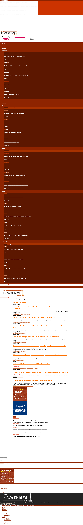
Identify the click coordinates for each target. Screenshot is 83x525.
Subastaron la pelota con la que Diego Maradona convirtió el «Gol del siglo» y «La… (12, 11)
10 (1, 457)
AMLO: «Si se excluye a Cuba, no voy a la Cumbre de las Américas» (34, 318)
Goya (25, 386)
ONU (18, 314)
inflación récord (17, 360)
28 (5, 459)
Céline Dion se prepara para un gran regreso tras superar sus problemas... (28, 425)
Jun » (3, 461)
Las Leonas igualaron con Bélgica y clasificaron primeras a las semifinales (15, 467)
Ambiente (5, 246)
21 (5, 458)
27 (4, 459)
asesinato (17, 351)
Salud (5, 516)
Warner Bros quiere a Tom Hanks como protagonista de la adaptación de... (28, 432)
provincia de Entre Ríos (26, 368)
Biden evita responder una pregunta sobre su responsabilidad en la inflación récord (40, 355)
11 (2, 457)
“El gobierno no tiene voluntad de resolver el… (13, 132)
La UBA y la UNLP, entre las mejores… (11, 142)
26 (3, 459)
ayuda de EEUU (15, 333)
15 (6, 457)
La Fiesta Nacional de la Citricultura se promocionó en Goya (32, 380)
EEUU (14, 360)
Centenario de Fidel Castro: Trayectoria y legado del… (15, 175)
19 (3, 458)
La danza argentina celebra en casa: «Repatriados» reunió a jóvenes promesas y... (30, 429)
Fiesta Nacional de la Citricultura (18, 386)
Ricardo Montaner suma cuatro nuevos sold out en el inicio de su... (27, 436)
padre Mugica (23, 351)
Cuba (15, 322)
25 (2, 459)
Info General (6, 514)
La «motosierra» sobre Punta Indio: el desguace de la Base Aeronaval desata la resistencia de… (14, 7)
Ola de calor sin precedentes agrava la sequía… (13, 249)
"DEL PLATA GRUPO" (32, 505)
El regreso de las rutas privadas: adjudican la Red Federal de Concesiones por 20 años (13, 10)
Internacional (4, 50)
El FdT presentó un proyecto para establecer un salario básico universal (36, 337)
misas (20, 351)
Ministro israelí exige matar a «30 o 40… (12, 94)
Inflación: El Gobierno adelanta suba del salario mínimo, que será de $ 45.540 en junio (40, 372)
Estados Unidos (27, 322)
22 (6, 458)
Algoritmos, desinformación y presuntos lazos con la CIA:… (16, 65)
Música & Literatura (16, 423)
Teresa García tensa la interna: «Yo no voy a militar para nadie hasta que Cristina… (12, 14)
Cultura (3, 148)
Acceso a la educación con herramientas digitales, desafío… (16, 123)
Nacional (3, 508)
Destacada (14, 304)
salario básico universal (22, 342)
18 (2, 458)
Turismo (3, 191)
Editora (14, 357)
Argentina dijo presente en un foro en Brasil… (13, 197)
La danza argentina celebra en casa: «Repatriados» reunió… (16, 156)
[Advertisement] (41, 22)
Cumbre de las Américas (20, 322)
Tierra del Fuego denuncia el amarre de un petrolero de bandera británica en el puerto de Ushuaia (19, 466)
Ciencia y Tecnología (7, 523)
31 (1, 460)
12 (3, 457)
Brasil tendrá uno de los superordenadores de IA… (14, 56)
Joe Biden (21, 360)
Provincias (4, 48)
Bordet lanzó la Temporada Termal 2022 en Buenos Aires (31, 364)
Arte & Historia (6, 153)
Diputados (14, 342)
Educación (6, 110)
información (15, 314)
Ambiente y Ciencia (5, 241)
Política (3, 100)
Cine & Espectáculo (16, 418)
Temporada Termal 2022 (34, 368)
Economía (4, 103)
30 (0, 460)
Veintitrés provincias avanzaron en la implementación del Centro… (17, 216)
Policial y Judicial (7, 515)
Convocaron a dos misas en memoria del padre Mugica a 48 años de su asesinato (39, 346)
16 (0, 458)
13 (4, 457)
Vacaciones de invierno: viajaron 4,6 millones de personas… (16, 225)
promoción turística (29, 386)
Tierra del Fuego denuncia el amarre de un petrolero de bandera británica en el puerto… (13, 3)
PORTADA (3, 43)
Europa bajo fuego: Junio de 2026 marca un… (13, 259)
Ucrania (29, 314)
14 (5, 457)
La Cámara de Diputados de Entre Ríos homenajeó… (14, 113)
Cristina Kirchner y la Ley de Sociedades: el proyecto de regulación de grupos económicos (14, 2)
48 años (14, 351)
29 (6, 459)
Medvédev (20, 333)
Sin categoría (15, 361)
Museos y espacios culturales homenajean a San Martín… (16, 185)
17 (1, 458)
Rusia (23, 333)
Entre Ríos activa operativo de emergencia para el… (14, 268)
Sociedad (3, 105)
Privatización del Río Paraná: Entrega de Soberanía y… (15, 278)
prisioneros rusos (22, 314)
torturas (26, 314)
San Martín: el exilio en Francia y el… (11, 166)
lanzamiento (19, 368)
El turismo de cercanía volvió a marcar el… (12, 206)
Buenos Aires (15, 368)
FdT (17, 342)
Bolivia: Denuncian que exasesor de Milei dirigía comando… (16, 75)
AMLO (14, 322)
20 (4, 458)
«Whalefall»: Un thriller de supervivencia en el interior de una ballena (27, 420)
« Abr (1, 461)
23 (0, 459)
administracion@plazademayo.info (9, 504)
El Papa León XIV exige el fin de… (11, 84)
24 (1, 459)
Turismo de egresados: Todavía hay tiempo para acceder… (16, 235)
